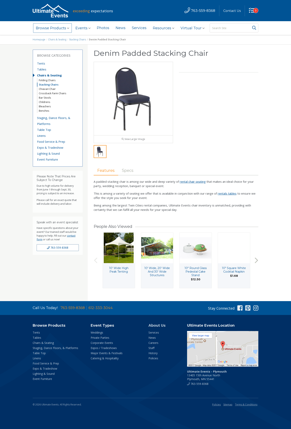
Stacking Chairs (77, 39)
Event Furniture (47, 159)
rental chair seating (193, 182)
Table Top (44, 130)
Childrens (44, 102)
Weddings (97, 332)
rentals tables (227, 193)
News (121, 28)
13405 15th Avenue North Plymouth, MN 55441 (207, 375)
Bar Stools (45, 97)
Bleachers (45, 106)
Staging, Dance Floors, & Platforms (53, 121)
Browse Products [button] (51, 28)
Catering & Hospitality (105, 358)
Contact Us (232, 11)
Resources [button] (162, 28)
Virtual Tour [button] (192, 28)
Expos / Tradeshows (104, 348)
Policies (153, 358)
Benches (44, 110)
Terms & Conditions (246, 404)
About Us (156, 325)
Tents (41, 63)
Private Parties (100, 338)
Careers (153, 343)
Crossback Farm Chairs (52, 93)
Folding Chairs (47, 80)
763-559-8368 (59, 247)
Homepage (39, 39)
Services (139, 28)
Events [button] (81, 28)
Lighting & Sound (48, 153)
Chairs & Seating (57, 39)
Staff (151, 348)
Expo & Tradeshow (50, 147)
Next (256, 260)
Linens (41, 136)
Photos (103, 28)
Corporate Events (102, 343)
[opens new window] (222, 349)
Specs (127, 170)
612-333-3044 (100, 308)
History (153, 353)
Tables (41, 69)
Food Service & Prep (51, 142)
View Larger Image (134, 139)
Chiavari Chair (47, 89)
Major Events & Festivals (107, 353)
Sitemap (227, 404)
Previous (96, 260)
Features (106, 170)
